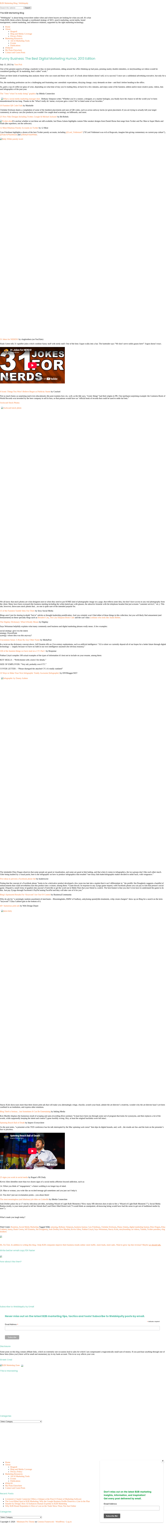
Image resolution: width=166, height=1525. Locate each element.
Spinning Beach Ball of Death (12, 1123)
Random (14, 1227)
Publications (15, 1481)
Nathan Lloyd (87, 1229)
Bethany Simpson (66, 1227)
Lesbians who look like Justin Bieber (105, 617)
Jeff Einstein (30, 1229)
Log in (69, 1522)
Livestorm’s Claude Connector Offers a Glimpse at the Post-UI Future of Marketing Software (43, 1499)
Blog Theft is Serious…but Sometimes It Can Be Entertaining (25, 1111)
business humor (80, 1227)
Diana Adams (122, 1227)
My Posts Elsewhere (13, 1486)
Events (13, 1479)
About (7, 1465)
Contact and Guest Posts (15, 1488)
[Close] (163, 1461)
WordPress (60, 1522)
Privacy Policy (16, 1472)
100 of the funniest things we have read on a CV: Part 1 (22, 651)
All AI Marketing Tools (20, 1476)
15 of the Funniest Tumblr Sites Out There (17, 611)
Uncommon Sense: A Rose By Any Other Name (20, 640)
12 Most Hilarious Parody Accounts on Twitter (19, 128)
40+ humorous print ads (9, 906)
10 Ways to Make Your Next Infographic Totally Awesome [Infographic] (29, 673)
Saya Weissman (100, 1229)
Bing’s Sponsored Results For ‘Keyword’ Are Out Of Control (25, 895)
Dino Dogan (155, 1227)
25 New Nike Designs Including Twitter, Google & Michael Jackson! (28, 117)
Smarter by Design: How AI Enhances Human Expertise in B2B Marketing (36, 1504)
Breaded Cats (43, 617)
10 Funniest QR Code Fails (11, 105)
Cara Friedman (94, 1227)
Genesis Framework (45, 1522)
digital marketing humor (139, 1227)
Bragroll (13, 1467)
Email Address (11, 1324)
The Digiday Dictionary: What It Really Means (19, 622)
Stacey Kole (113, 1229)
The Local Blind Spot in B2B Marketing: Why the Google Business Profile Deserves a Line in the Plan (47, 1501)
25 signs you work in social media (14, 1177)
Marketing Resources (14, 1474)
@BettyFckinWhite (29, 134)
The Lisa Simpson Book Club (62, 617)
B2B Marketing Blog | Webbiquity (14, 3)
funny (10, 1229)
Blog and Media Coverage (21, 1469)
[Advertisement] (78, 1284)
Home (7, 1462)
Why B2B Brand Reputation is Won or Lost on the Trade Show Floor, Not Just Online (40, 1506)
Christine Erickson (108, 1227)
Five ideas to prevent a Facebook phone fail (18, 879)
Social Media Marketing (29, 1227)
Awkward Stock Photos (9, 403)
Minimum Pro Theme (25, 1522)
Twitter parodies (153, 1229)
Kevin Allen (76, 1229)
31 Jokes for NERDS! (9, 339)
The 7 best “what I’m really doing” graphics (18, 93)
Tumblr (143, 1229)
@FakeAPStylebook (8, 134)
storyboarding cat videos (129, 1229)
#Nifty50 (9, 1483)
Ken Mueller (65, 1229)
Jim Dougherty (42, 1229)
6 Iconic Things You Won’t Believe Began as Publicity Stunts (25, 391)
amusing (54, 1227)
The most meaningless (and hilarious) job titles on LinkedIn (24, 1199)
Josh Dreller (53, 1229)
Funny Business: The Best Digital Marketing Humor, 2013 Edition (47, 58)
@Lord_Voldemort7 (74, 132)
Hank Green (18, 1229)
